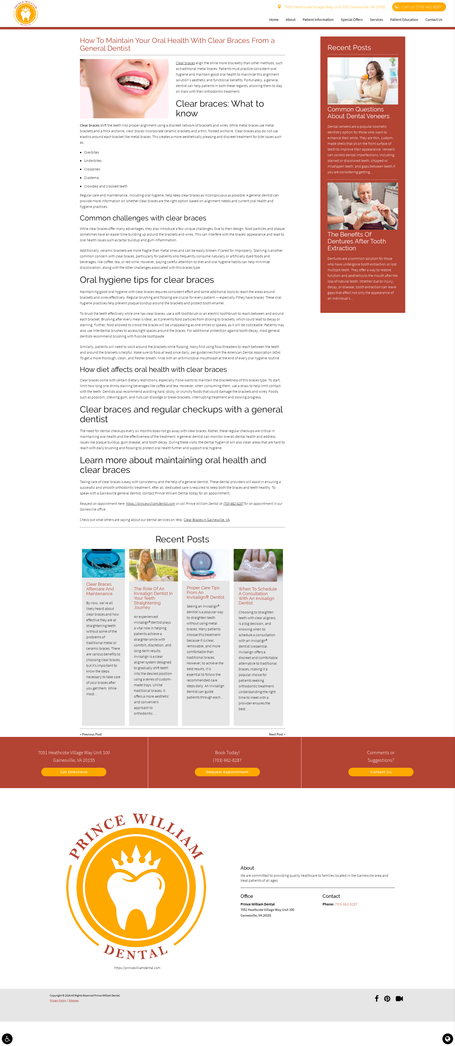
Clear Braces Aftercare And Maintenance (100, 589)
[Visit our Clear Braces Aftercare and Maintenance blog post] (103, 563)
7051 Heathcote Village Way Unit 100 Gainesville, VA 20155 (334, 7)
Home (274, 19)
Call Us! (421, 7)
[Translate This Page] (447, 1038)
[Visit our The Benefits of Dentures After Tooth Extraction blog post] (363, 228)
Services (376, 19)
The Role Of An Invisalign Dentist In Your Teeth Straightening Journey (153, 598)
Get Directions (74, 772)
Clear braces (185, 62)
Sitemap (74, 1000)
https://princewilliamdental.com (150, 503)
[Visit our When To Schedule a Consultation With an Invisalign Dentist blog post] (258, 565)
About (291, 19)
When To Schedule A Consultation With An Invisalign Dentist (258, 595)
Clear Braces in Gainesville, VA (207, 519)
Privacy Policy (58, 1000)
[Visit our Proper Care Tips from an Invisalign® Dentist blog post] (206, 565)
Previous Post (92, 734)
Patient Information (318, 19)
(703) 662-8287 (233, 503)
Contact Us (433, 19)
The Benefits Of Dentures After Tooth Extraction (357, 241)
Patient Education (404, 19)
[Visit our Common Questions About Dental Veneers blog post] (363, 103)
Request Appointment (227, 772)
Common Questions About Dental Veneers (359, 112)
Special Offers (352, 19)
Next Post (276, 734)
